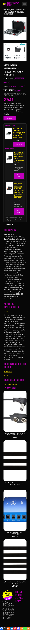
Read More (9, 118)
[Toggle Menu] (24, 4)
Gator (8, 10)
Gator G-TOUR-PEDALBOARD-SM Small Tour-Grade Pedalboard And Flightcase (19, 157)
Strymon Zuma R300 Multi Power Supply (15, 533)
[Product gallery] (15, 28)
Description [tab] (9, 225)
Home (5, 10)
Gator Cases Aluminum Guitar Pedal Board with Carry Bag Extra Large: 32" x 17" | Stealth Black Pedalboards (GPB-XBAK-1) (19, 190)
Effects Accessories (16, 86)
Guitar (12, 10)
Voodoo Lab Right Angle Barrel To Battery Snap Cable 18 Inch (15, 434)
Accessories (19, 10)
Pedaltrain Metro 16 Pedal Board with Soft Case (15, 483)
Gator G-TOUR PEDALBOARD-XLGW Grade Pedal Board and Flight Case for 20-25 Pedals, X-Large (19, 133)
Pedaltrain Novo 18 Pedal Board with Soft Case (15, 582)
